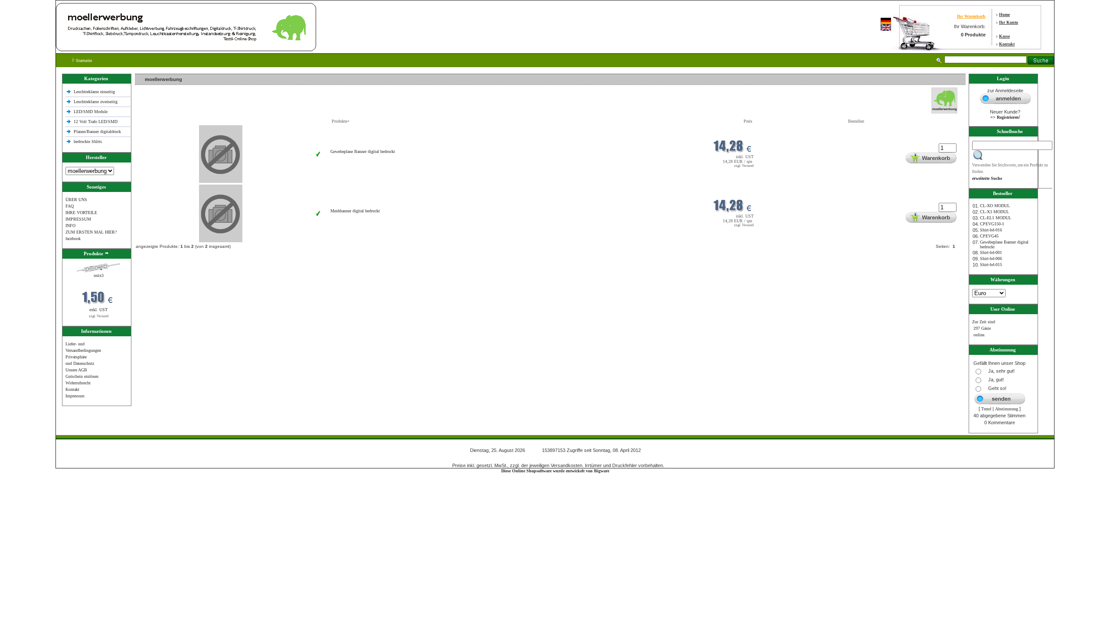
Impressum (75, 395)
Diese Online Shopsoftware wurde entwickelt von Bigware (555, 470)
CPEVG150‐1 (992, 223)
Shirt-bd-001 (991, 252)
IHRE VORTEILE (81, 212)
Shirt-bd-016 (991, 230)
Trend (986, 408)
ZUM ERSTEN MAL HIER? (91, 232)
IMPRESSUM (78, 219)
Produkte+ (341, 121)
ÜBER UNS (76, 199)
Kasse (1004, 36)
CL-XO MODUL (995, 205)
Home (1004, 14)
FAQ (69, 206)
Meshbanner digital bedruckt (355, 210)
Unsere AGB (76, 369)
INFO (70, 225)
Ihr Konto (1008, 22)
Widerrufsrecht (78, 382)
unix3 (99, 275)
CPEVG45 (989, 236)
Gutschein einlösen (81, 376)
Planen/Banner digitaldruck (97, 131)
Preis (748, 121)
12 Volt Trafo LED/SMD (96, 121)
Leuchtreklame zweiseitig (96, 101)
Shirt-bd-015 (991, 264)
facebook (73, 238)
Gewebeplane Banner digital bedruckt (362, 151)
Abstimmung (1006, 408)
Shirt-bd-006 (991, 258)
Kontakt (1007, 44)
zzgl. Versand (98, 316)
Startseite (83, 60)
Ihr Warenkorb (971, 16)
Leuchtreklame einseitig (95, 91)
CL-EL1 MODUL (995, 217)
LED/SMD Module (91, 111)
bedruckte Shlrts (88, 141)
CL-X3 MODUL (994, 211)
